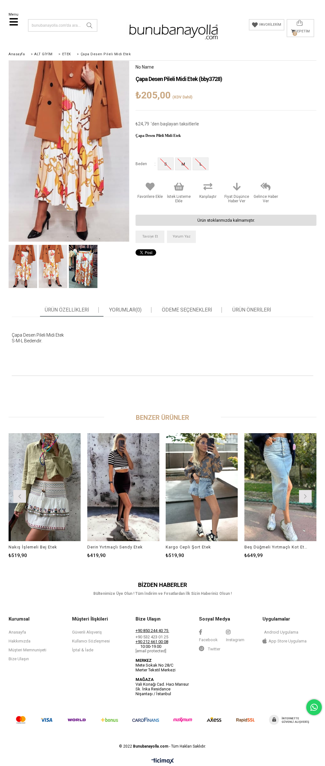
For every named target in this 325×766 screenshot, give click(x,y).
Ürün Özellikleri (67, 310)
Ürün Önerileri (251, 310)
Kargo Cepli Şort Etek (188, 547)
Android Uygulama (281, 632)
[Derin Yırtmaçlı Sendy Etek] (123, 487)
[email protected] (151, 650)
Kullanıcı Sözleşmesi (91, 641)
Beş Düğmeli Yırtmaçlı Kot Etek (276, 547)
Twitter (213, 649)
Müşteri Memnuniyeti (27, 650)
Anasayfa (17, 632)
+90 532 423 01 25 (152, 637)
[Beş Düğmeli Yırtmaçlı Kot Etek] (280, 487)
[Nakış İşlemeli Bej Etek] (45, 487)
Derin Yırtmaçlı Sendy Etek (115, 547)
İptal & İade (82, 650)
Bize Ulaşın (19, 658)
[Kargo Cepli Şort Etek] (202, 487)
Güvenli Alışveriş (87, 632)
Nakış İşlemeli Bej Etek (33, 547)
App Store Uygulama (288, 641)
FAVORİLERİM (270, 25)
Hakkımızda (19, 641)
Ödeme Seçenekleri (187, 310)
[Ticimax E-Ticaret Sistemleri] (162, 761)
